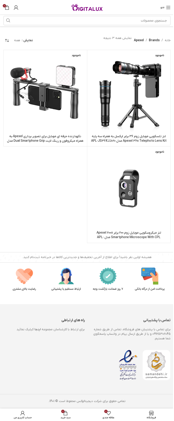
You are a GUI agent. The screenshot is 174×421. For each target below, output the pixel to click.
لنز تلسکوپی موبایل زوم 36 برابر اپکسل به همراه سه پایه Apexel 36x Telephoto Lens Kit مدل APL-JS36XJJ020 (129, 138)
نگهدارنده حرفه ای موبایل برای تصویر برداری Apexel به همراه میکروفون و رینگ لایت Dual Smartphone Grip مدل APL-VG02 (45, 140)
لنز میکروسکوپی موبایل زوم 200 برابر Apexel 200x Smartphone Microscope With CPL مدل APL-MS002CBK (129, 237)
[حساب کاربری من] (16, 7)
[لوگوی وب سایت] (87, 7)
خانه (168, 40)
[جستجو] (8, 20)
